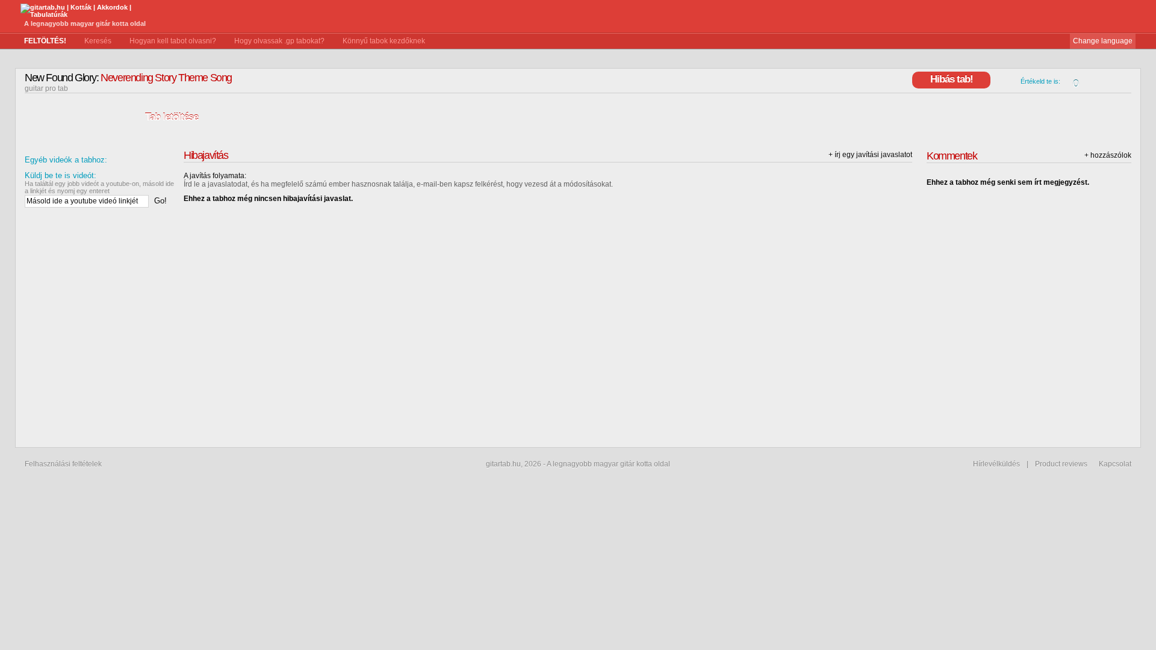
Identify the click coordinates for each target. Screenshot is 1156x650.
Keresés (97, 41)
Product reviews (1061, 464)
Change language (1103, 41)
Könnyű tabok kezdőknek (384, 41)
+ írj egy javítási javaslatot (870, 154)
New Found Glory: (62, 78)
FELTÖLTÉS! (45, 41)
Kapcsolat (1115, 464)
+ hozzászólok (1107, 155)
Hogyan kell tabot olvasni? (172, 41)
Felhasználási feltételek (63, 464)
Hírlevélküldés (996, 464)
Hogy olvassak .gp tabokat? (279, 41)
